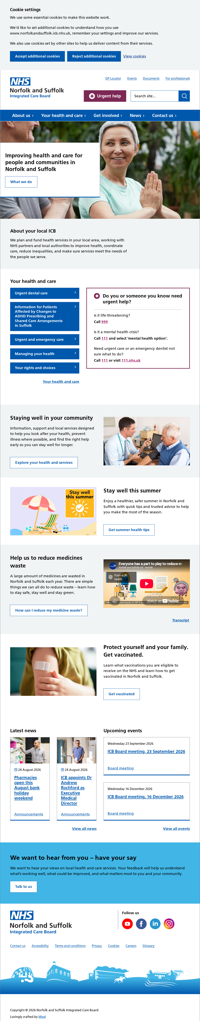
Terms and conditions (70, 946)
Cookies (113, 946)
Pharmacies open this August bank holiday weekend (27, 788)
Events (132, 78)
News (135, 115)
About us (21, 115)
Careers (131, 946)
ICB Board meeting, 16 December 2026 (146, 796)
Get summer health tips (129, 530)
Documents (151, 78)
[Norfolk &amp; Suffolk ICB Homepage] (37, 87)
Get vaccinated (122, 694)
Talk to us (23, 886)
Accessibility (40, 946)
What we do (21, 182)
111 (104, 338)
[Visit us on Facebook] (141, 923)
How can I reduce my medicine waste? (48, 610)
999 (104, 322)
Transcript (180, 620)
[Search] (184, 96)
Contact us (162, 115)
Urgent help (109, 96)
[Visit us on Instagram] (169, 923)
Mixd (42, 1017)
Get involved (106, 115)
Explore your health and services (43, 462)
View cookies (134, 56)
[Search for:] (155, 96)
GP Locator (113, 78)
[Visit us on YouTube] (127, 923)
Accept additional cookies (37, 56)
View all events (176, 828)
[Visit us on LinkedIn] (155, 923)
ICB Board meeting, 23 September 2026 (146, 751)
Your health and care (62, 115)
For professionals (178, 78)
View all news (84, 828)
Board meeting (121, 768)
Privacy (97, 946)
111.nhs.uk (131, 360)
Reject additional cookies (94, 56)
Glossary (148, 946)
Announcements (28, 814)
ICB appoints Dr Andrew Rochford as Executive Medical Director (76, 790)
